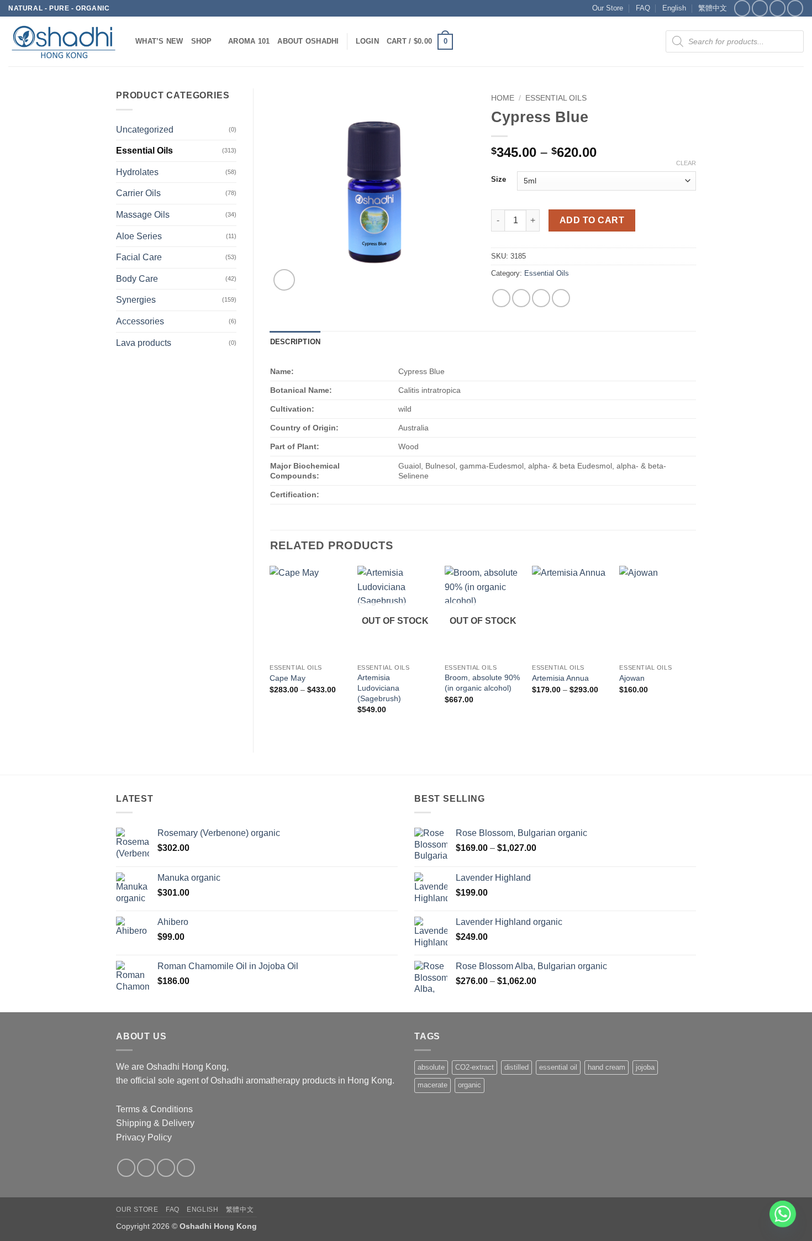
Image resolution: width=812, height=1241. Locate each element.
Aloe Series (139, 236)
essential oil (558, 1067)
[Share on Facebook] (501, 298)
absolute (431, 1067)
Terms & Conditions (154, 1109)
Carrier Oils (138, 193)
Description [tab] (295, 342)
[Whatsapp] (782, 1214)
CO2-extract (474, 1067)
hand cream (606, 1067)
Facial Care (139, 257)
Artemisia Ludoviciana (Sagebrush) (379, 687)
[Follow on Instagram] (760, 8)
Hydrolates (137, 172)
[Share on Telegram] (561, 298)
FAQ (643, 8)
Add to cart (592, 220)
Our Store (607, 8)
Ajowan (632, 678)
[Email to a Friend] (541, 298)
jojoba (645, 1067)
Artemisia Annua (560, 678)
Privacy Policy (144, 1137)
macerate (432, 1085)
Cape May (287, 678)
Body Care (137, 278)
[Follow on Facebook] (742, 8)
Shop (201, 41)
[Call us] (795, 8)
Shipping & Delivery (155, 1123)
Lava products (143, 343)
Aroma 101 (249, 41)
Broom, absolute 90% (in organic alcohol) (482, 682)
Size (498, 179)
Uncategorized (144, 129)
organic (469, 1085)
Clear (686, 163)
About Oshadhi (308, 41)
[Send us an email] (777, 8)
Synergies (136, 299)
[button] (367, 41)
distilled (516, 1067)
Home (502, 98)
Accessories (140, 321)
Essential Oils (144, 150)
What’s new (159, 41)
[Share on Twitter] (521, 298)
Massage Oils (143, 214)
